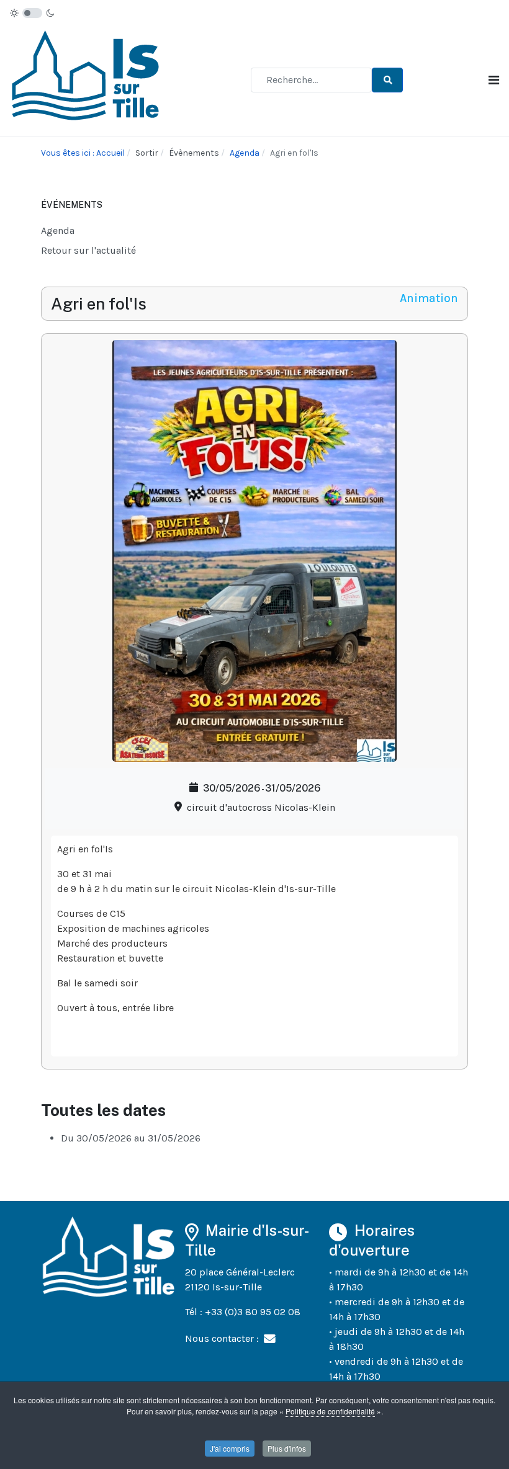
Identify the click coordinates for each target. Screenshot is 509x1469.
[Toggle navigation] (494, 80)
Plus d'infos (287, 1448)
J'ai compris (230, 1448)
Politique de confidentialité (330, 1411)
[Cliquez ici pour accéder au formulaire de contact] (270, 1338)
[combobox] (311, 80)
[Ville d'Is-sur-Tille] (87, 79)
